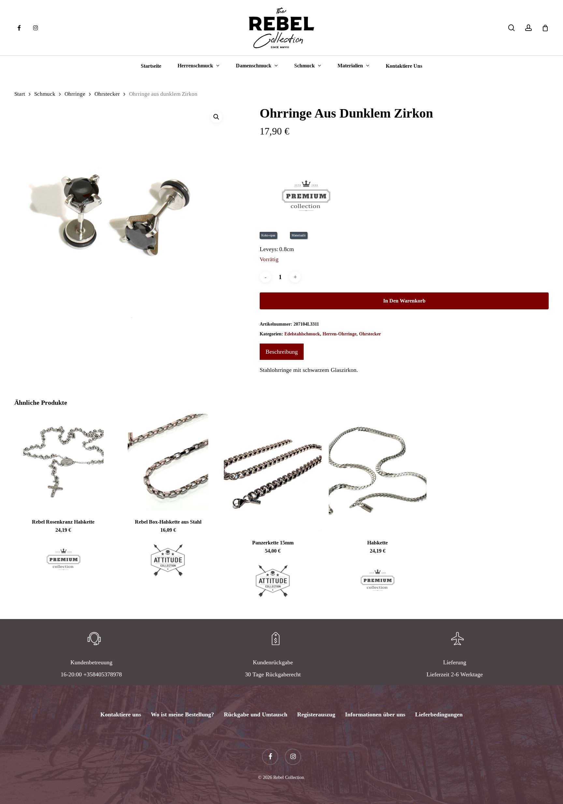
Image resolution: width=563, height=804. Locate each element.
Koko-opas (268, 235)
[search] (511, 27)
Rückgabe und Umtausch (255, 714)
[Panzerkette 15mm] (273, 472)
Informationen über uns (375, 714)
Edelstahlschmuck (302, 333)
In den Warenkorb (404, 300)
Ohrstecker (107, 94)
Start (19, 94)
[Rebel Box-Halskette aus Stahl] (168, 462)
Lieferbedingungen (439, 714)
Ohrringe (75, 94)
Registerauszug (316, 714)
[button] (216, 117)
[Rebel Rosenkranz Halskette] (63, 462)
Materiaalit (299, 235)
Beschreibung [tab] (282, 351)
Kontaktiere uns (120, 714)
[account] (528, 27)
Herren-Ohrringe (339, 333)
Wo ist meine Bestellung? (182, 714)
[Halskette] (377, 472)
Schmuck (44, 94)
